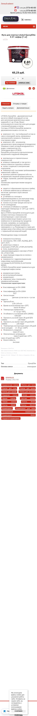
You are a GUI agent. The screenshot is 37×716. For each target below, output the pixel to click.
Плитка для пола (28, 385)
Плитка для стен (9, 388)
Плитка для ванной (9, 392)
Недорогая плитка (9, 395)
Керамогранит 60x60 (18, 415)
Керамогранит (7, 408)
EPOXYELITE (10, 377)
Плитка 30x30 (28, 402)
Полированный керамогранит (18, 412)
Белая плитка (29, 395)
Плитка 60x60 (8, 405)
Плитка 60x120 (28, 405)
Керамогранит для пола (25, 408)
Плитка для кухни (27, 388)
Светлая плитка (28, 398)
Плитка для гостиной (27, 392)
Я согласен (18, 711)
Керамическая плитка (10, 385)
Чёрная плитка (8, 398)
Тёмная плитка (9, 402)
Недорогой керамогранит (11, 418)
